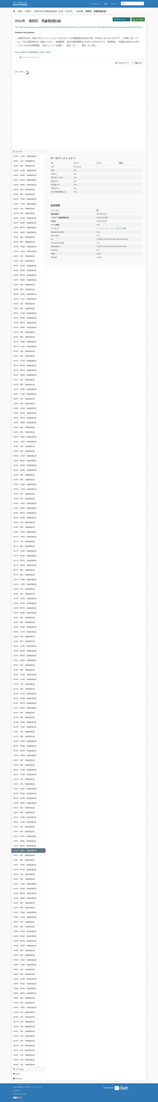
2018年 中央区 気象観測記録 (24, 489)
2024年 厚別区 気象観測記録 (24, 223)
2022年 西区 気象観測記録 (24, 337)
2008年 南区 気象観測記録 (24, 998)
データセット (95, 4)
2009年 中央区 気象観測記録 (24, 917)
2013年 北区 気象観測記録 (24, 732)
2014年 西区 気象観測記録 (24, 717)
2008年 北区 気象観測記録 (24, 969)
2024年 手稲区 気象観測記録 (24, 247)
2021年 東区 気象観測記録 (24, 356)
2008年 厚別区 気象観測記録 (24, 984)
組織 (105, 4)
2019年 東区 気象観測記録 (24, 451)
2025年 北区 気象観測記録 (24, 161)
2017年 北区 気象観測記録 (24, 541)
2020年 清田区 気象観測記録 (24, 422)
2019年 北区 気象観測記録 (24, 446)
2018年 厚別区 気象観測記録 (24, 508)
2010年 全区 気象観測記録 (24, 1055)
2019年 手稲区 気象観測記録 (24, 484)
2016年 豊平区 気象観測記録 (24, 608)
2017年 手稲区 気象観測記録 (24, 579)
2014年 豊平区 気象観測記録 (24, 703)
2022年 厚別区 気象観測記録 (24, 318)
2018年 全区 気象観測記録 (24, 1017)
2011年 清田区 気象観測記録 (91, 11)
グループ (114, 4)
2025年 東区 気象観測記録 (24, 166)
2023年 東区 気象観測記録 (24, 261)
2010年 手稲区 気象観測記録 (24, 912)
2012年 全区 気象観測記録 (24, 1045)
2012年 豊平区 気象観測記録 (24, 798)
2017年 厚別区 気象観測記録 (24, 556)
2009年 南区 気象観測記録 (24, 950)
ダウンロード (121, 19)
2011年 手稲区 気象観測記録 (24, 865)
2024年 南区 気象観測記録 (24, 237)
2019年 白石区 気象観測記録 (24, 456)
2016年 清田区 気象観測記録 (24, 613)
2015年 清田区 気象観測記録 (24, 660)
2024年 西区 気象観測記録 (24, 242)
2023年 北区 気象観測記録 (24, 256)
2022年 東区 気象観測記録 (24, 308)
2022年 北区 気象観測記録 (24, 304)
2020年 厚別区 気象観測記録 (24, 413)
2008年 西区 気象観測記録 (24, 1003)
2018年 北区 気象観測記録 (24, 494)
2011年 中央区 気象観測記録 (24, 822)
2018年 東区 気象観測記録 (24, 499)
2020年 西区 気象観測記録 (24, 432)
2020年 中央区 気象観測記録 (24, 394)
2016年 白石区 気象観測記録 (24, 598)
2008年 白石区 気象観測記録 (24, 979)
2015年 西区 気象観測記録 (24, 670)
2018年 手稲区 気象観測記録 (24, 532)
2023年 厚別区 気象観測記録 (24, 270)
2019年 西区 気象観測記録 (24, 480)
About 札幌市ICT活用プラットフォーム (27, 1087)
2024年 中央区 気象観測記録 (24, 204)
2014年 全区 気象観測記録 (24, 1036)
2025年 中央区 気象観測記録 (24, 156)
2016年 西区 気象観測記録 (24, 622)
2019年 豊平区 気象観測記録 (24, 465)
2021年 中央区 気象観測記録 (24, 346)
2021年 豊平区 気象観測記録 (24, 370)
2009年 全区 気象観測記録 (24, 1060)
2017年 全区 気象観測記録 (24, 1022)
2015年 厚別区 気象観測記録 (24, 651)
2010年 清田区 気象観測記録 (24, 898)
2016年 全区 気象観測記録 (24, 1026)
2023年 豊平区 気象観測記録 (24, 275)
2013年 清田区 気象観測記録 (24, 755)
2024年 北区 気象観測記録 (24, 208)
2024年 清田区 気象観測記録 (24, 232)
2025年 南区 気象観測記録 (24, 189)
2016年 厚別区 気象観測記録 (24, 603)
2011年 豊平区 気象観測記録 (24, 846)
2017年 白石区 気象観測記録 (24, 551)
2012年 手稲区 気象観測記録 (24, 817)
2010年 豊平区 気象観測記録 (24, 893)
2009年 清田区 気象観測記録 (24, 946)
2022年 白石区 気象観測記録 (24, 313)
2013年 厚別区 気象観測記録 (24, 746)
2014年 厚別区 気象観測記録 (24, 698)
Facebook (18, 1078)
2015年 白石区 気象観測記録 (24, 646)
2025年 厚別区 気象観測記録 (24, 175)
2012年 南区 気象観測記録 (24, 808)
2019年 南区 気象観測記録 (24, 475)
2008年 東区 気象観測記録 (24, 974)
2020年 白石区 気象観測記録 (24, 408)
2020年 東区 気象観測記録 (24, 403)
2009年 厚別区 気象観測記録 (24, 936)
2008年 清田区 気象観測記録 (24, 993)
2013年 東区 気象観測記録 (24, 736)
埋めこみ (138, 63)
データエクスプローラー (31, 57)
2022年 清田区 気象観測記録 (24, 327)
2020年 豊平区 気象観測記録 (24, 418)
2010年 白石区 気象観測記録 (24, 884)
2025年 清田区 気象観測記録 (24, 185)
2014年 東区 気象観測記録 (24, 689)
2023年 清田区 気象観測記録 (24, 280)
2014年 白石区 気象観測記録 (24, 694)
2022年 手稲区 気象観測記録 (24, 342)
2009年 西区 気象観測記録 (24, 955)
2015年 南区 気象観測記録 (24, 665)
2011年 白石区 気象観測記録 (24, 836)
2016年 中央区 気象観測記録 (24, 584)
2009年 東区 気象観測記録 (24, 927)
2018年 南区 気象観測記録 (24, 522)
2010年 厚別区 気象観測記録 (24, 889)
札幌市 (28, 11)
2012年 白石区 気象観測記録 (24, 789)
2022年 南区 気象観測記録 (24, 332)
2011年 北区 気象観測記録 (23, 827)
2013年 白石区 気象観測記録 (24, 741)
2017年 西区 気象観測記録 (24, 575)
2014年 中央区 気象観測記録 (24, 679)
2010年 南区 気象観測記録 (24, 903)
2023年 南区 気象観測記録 (24, 285)
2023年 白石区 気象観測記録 (24, 266)
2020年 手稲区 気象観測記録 (24, 437)
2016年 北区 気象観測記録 (24, 589)
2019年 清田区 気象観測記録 (24, 470)
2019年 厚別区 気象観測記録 (24, 461)
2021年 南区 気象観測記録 (24, 380)
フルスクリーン (123, 63)
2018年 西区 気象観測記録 (24, 527)
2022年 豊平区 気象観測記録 (24, 323)
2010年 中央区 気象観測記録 (24, 869)
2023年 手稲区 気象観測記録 (24, 294)
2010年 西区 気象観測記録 (24, 908)
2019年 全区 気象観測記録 (24, 1012)
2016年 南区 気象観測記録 (24, 617)
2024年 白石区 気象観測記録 (24, 218)
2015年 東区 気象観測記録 (24, 641)
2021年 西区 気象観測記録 (24, 384)
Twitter (17, 1074)
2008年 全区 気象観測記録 (24, 1064)
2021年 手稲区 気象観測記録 (24, 389)
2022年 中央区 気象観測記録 (24, 299)
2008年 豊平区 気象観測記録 (24, 988)
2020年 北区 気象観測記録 (24, 399)
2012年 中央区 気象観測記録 (24, 774)
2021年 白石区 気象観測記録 (24, 361)
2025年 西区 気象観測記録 (24, 194)
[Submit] (142, 3)
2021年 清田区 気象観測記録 (24, 375)
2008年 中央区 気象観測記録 (24, 965)
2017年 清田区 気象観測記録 (24, 565)
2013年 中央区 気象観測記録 (24, 727)
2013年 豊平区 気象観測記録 (24, 751)
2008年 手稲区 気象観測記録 (24, 1007)
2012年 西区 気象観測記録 (24, 812)
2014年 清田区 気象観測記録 (24, 708)
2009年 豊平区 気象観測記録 (24, 941)
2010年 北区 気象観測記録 (24, 874)
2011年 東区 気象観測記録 (23, 831)
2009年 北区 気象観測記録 (24, 922)
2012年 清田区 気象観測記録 (24, 803)
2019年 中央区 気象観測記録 (24, 441)
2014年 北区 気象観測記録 (24, 684)
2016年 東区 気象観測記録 (24, 594)
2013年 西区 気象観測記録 (24, 765)
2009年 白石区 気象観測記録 (24, 931)
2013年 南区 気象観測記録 (24, 760)
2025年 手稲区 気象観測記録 (24, 199)
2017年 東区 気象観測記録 (24, 546)
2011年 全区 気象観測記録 (23, 1050)
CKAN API (16, 1090)
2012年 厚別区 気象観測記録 (24, 793)
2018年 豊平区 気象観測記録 (24, 513)
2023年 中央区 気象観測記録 (24, 251)
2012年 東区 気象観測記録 (24, 784)
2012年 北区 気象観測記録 (24, 779)
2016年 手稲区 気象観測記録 (24, 627)
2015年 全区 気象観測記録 (24, 1031)
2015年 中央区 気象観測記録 (24, 632)
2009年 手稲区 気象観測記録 (24, 960)
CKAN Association (19, 1094)
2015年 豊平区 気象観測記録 (24, 655)
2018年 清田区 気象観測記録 (24, 518)
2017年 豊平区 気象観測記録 (24, 560)
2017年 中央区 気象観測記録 (24, 537)
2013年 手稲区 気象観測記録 (24, 770)
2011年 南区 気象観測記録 (23, 855)
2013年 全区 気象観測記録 (24, 1041)
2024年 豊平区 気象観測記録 (24, 227)
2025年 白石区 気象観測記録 (24, 170)
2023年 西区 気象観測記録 (24, 289)
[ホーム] (14, 11)
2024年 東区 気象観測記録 (24, 213)
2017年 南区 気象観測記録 (24, 570)
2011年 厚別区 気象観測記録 (24, 841)
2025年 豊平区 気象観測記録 (24, 180)
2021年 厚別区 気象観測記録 (24, 365)
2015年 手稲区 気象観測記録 (24, 675)
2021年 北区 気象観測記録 (24, 351)
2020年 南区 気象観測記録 (24, 427)
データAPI (139, 19)
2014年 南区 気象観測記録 (24, 713)
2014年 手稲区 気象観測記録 (24, 722)
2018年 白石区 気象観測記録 (24, 503)
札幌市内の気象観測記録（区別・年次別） (54, 11)
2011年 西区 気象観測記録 (23, 860)
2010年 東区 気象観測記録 (24, 879)
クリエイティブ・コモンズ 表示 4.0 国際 (111, 228)
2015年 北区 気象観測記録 (24, 636)
